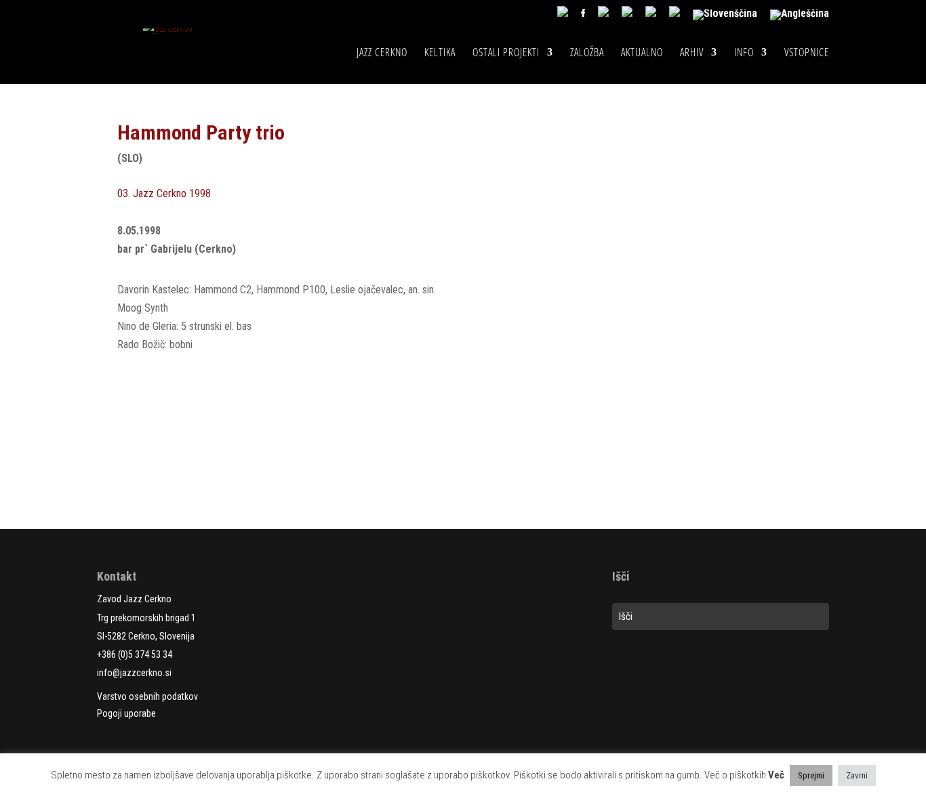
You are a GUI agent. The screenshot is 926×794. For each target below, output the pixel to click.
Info (744, 53)
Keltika (440, 53)
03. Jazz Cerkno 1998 (164, 193)
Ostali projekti (506, 53)
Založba (587, 53)
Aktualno (642, 53)
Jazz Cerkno (382, 53)
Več (776, 775)
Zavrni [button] (857, 775)
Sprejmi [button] (811, 775)
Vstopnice (806, 53)
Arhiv (692, 53)
